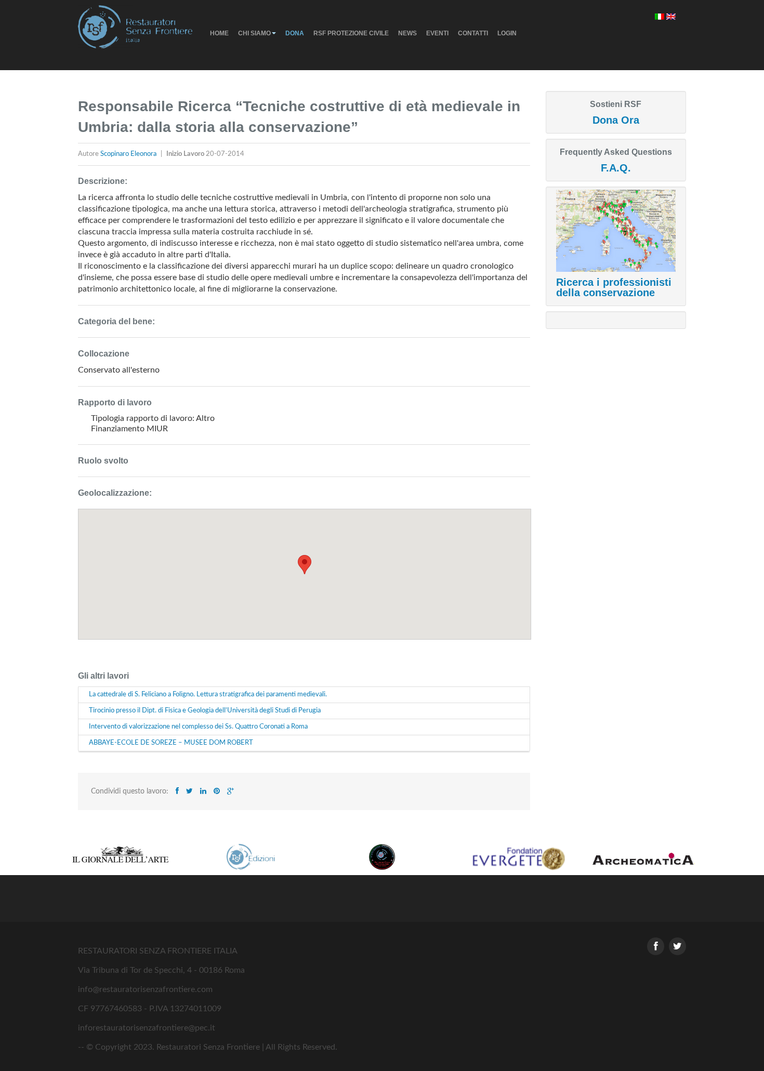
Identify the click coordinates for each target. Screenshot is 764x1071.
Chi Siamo (254, 33)
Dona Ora (615, 120)
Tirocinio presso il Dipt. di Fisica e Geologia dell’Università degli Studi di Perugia (205, 710)
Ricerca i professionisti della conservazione (613, 287)
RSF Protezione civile (351, 33)
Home (219, 33)
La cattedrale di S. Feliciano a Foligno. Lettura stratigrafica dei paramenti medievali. (208, 694)
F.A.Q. (616, 168)
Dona (294, 33)
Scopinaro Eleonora (129, 154)
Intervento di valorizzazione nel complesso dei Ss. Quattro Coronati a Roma (198, 726)
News (407, 33)
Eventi (437, 33)
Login (507, 33)
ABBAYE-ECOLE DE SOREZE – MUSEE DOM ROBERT (171, 742)
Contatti (473, 33)
